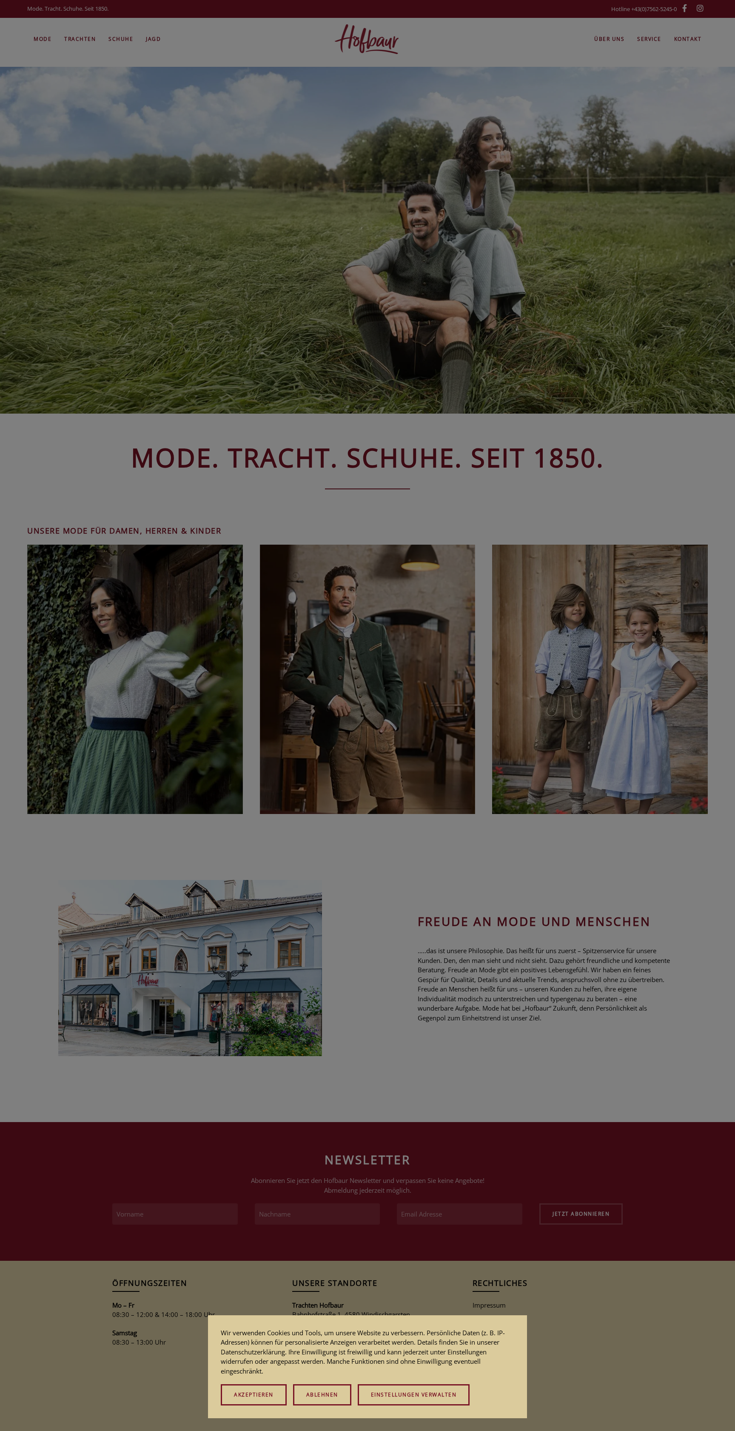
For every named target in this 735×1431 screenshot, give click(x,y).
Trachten (80, 39)
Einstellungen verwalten (414, 1394)
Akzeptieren (253, 1394)
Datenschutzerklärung (253, 1352)
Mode (42, 39)
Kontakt (688, 39)
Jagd (153, 39)
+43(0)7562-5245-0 (654, 9)
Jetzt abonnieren (581, 1213)
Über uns (609, 39)
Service (649, 39)
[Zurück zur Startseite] (368, 39)
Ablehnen (322, 1394)
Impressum (489, 1305)
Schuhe (120, 39)
